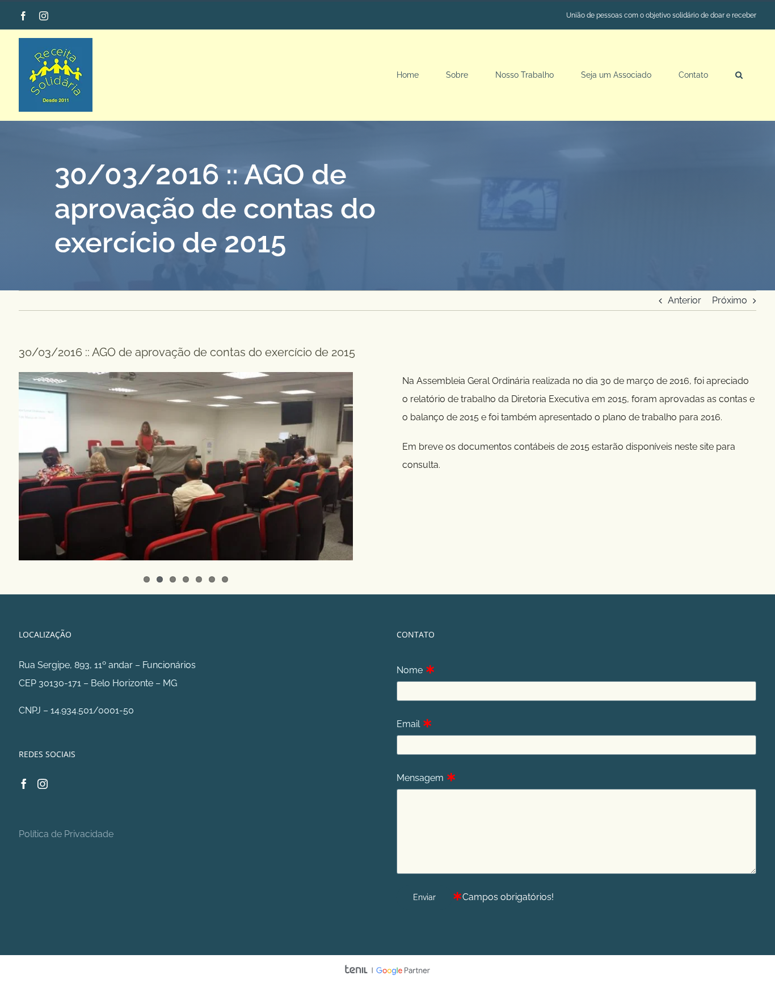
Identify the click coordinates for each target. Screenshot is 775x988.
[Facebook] (24, 784)
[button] (739, 74)
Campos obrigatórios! (508, 897)
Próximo (729, 300)
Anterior (684, 300)
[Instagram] (42, 784)
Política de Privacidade (66, 834)
